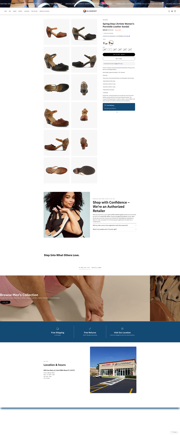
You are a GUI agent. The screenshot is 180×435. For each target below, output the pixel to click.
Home (76, 408)
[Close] (177, 415)
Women (77, 413)
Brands (77, 415)
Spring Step (105, 19)
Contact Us (110, 411)
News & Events (111, 415)
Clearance (78, 418)
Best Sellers (78, 420)
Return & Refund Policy (113, 413)
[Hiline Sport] (90, 11)
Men (76, 411)
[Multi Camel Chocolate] (111, 42)
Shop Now (5, 302)
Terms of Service (111, 418)
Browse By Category (80, 422)
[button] (10, 11)
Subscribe (168, 427)
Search (109, 408)
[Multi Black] (105, 42)
